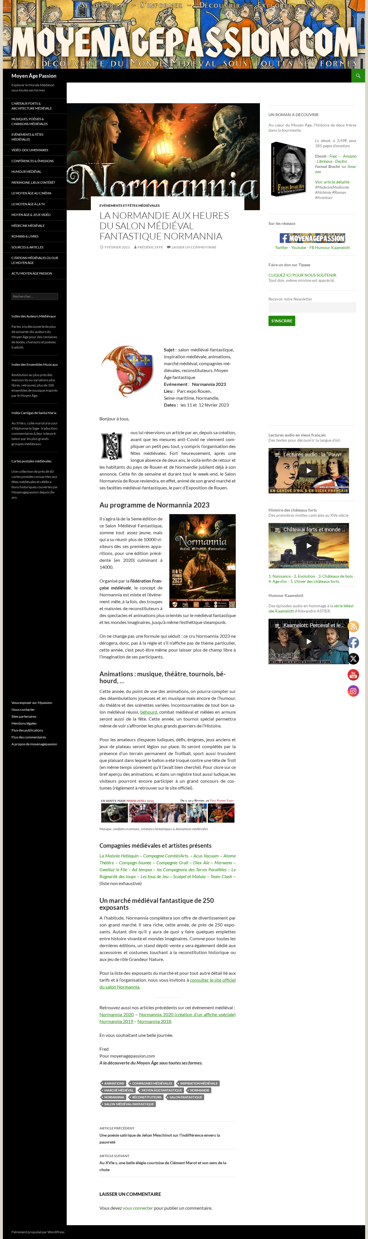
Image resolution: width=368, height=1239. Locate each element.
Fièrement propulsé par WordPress (38, 1232)
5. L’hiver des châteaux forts (314, 581)
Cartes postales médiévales (31, 461)
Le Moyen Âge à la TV (28, 204)
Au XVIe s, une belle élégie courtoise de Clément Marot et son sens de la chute (162, 1163)
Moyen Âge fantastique (162, 1090)
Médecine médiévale (28, 225)
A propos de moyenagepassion (34, 744)
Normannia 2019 (116, 1021)
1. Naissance (280, 576)
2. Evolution (304, 576)
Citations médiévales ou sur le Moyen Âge (35, 260)
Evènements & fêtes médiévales (27, 137)
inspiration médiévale (199, 1083)
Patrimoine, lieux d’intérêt (33, 182)
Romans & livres (25, 236)
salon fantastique (186, 1097)
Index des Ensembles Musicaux (35, 364)
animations (114, 1083)
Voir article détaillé (332, 181)
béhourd (148, 712)
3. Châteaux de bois (335, 576)
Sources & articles (27, 247)
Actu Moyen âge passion (32, 273)
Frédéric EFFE (150, 247)
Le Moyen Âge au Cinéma (31, 193)
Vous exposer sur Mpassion (32, 702)
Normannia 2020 (116, 1014)
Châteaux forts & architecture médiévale (32, 106)
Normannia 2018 (154, 1021)
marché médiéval (119, 1090)
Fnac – (335, 156)
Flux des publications (27, 730)
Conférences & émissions (33, 161)
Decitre (341, 161)
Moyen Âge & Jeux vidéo (31, 215)
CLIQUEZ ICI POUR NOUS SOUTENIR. (303, 275)
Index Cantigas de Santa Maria (34, 413)
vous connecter (138, 1208)
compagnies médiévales (152, 1083)
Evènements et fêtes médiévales (129, 205)
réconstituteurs (147, 1097)
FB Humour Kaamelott (329, 247)
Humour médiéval (26, 171)
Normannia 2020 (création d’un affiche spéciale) (187, 1014)
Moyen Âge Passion (34, 75)
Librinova (324, 161)
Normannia (114, 1097)
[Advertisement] (167, 299)
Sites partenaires (24, 716)
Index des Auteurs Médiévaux (34, 316)
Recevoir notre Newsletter (290, 299)
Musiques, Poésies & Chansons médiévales (30, 121)
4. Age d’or (278, 581)
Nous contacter (23, 709)
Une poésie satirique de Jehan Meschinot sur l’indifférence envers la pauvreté (159, 1135)
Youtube (298, 247)
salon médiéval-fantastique (129, 1104)
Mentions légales (24, 723)
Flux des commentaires (29, 737)
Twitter (281, 247)
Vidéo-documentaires (30, 150)
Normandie (199, 1090)
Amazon (349, 156)
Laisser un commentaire (194, 247)
